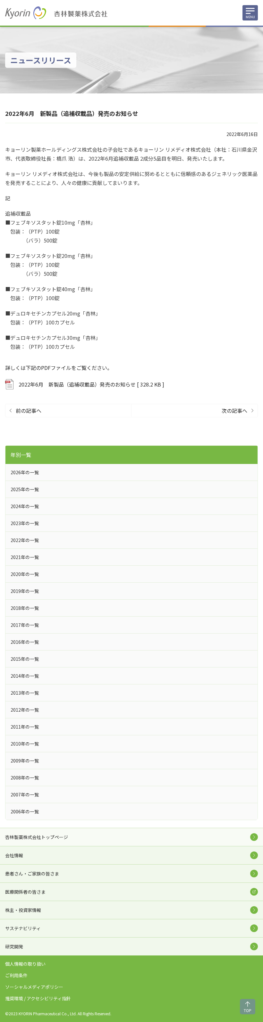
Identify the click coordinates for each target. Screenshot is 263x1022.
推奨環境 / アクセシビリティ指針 (38, 998)
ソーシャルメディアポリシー (34, 987)
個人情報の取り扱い (25, 964)
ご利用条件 (16, 975)
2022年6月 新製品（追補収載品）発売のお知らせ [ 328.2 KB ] (91, 384)
